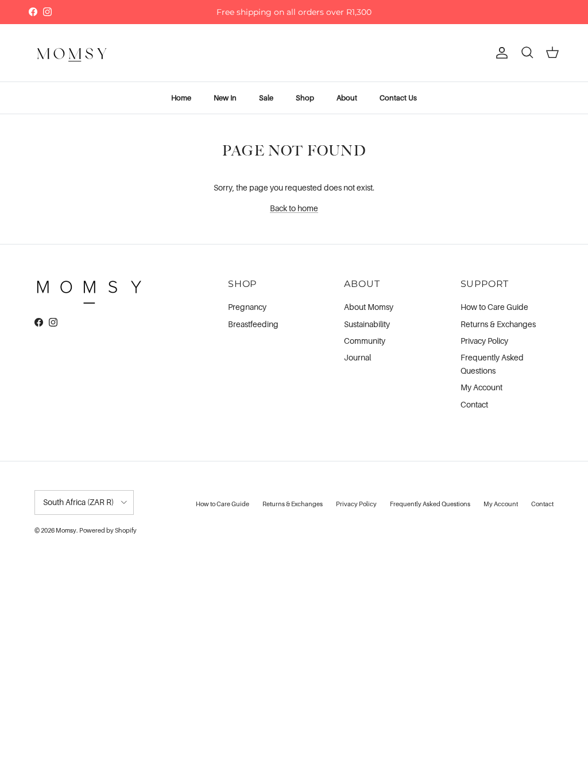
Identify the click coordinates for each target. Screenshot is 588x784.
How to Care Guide (494, 307)
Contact (474, 404)
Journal (357, 357)
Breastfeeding (253, 324)
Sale (266, 97)
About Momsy (368, 307)
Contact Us (398, 97)
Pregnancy (247, 307)
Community (364, 341)
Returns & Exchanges (498, 324)
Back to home (294, 208)
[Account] (499, 53)
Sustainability (367, 324)
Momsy (66, 530)
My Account (481, 387)
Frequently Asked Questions (430, 504)
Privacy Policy (484, 341)
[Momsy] (72, 53)
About (346, 97)
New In (225, 97)
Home (181, 97)
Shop (305, 97)
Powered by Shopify (108, 530)
